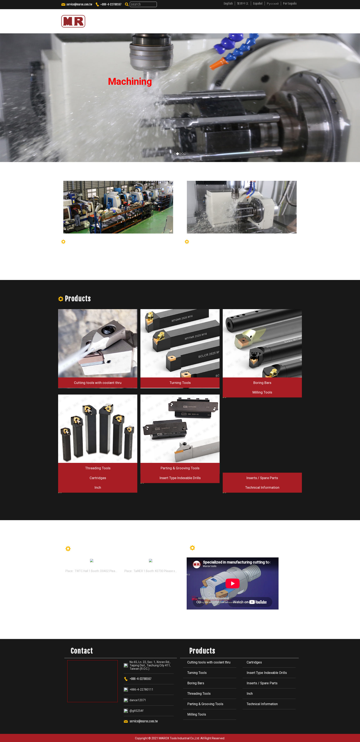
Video (241, 19)
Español (257, 3)
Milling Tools (196, 714)
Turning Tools (197, 673)
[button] (4, 88)
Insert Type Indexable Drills (267, 673)
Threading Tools (199, 694)
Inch (250, 694)
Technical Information (262, 704)
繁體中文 (243, 3)
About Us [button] (184, 19)
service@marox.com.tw (79, 4)
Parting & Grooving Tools (205, 704)
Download (259, 19)
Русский (273, 3)
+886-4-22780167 (110, 4)
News (226, 19)
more (170, 549)
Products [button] (206, 19)
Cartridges (254, 662)
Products (78, 299)
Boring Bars (195, 683)
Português (290, 3)
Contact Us (281, 19)
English (228, 3)
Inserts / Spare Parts (262, 683)
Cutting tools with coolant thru (208, 662)
